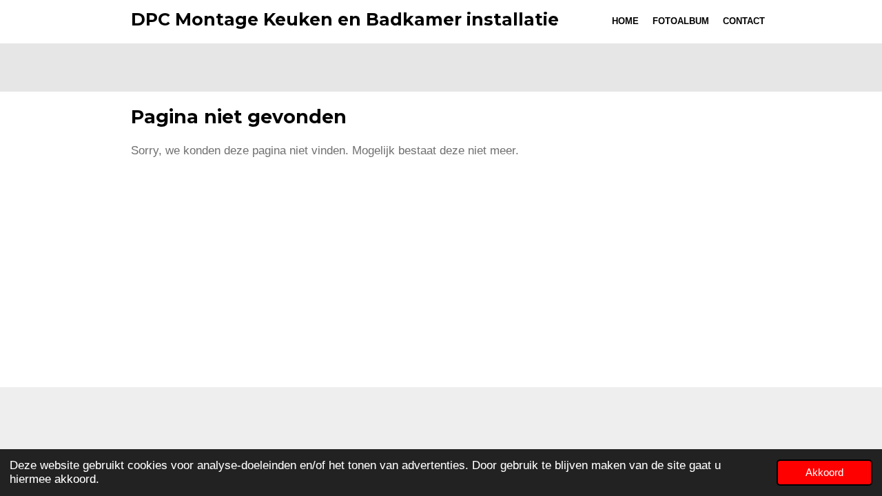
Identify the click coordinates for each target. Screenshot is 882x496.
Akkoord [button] (824, 472)
